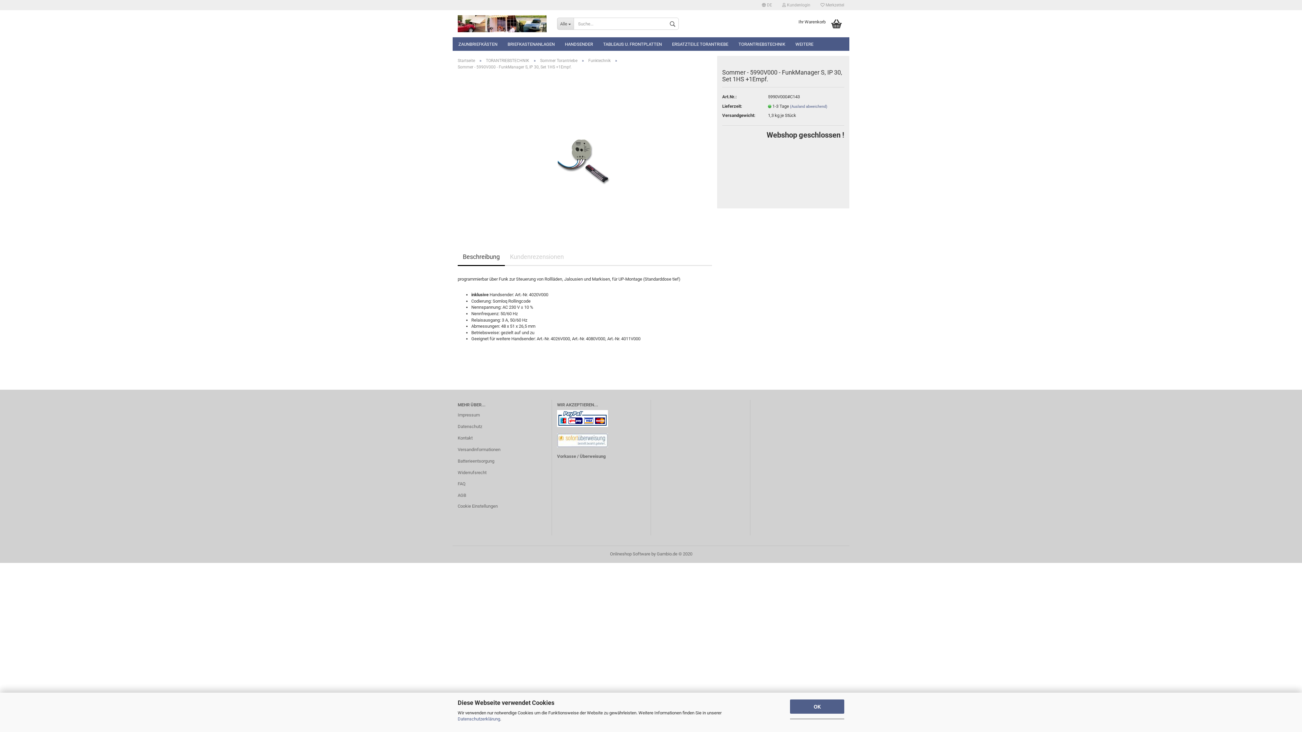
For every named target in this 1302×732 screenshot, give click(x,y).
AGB (462, 495)
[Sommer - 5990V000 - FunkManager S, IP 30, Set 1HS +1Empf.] (585, 151)
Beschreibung (481, 256)
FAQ (462, 483)
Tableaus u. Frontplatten (632, 44)
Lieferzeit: (732, 106)
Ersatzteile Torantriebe (700, 44)
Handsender (579, 44)
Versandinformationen (479, 449)
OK (817, 706)
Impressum (469, 415)
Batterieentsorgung (476, 461)
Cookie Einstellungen (478, 506)
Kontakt (465, 438)
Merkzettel (834, 5)
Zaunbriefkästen (477, 44)
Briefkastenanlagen (531, 44)
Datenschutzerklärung (479, 718)
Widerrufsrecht (472, 472)
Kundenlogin (798, 5)
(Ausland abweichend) (808, 106)
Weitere (804, 44)
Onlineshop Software (630, 553)
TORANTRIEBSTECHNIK (761, 44)
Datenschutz (470, 426)
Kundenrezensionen (537, 256)
